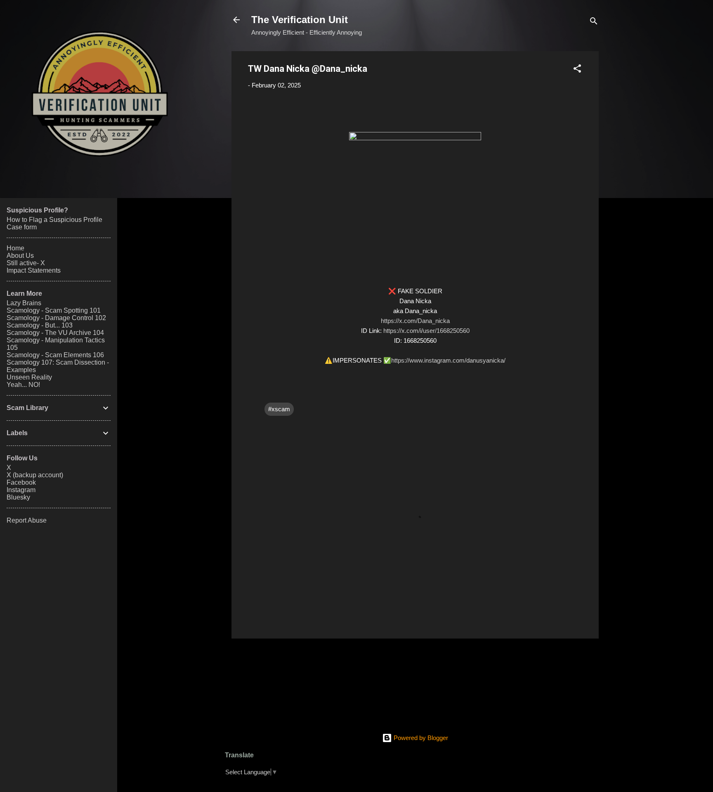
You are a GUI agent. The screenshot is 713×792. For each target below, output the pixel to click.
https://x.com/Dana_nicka (415, 320)
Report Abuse (27, 520)
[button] (577, 70)
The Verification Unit (299, 19)
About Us (20, 255)
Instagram (21, 489)
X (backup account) (35, 474)
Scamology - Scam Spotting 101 (54, 310)
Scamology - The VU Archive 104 (55, 332)
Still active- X (26, 262)
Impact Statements (34, 270)
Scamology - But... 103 (40, 325)
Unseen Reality (29, 377)
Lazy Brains (24, 302)
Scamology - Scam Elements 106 (55, 354)
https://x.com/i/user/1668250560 (426, 330)
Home (15, 248)
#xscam (279, 408)
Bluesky (18, 497)
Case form (22, 227)
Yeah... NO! (23, 384)
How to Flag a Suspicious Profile (54, 219)
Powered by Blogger (420, 737)
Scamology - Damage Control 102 (56, 317)
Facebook (21, 482)
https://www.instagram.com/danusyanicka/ (448, 360)
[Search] (594, 22)
